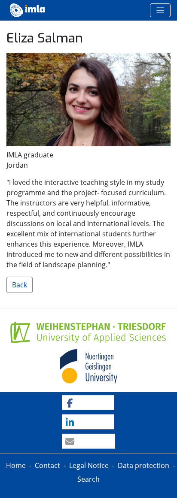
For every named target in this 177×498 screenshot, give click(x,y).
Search (88, 479)
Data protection (143, 465)
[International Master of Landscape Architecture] (27, 10)
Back (19, 285)
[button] (87, 402)
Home (16, 465)
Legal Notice (89, 465)
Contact (47, 465)
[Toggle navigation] (160, 10)
